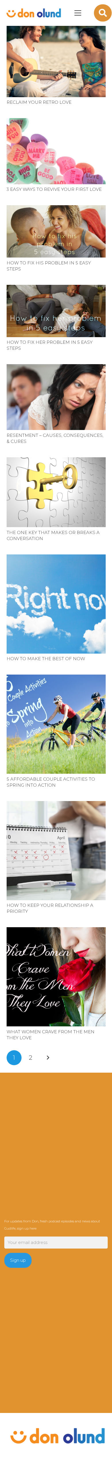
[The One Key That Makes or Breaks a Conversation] (56, 492)
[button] (78, 12)
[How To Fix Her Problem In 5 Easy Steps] (56, 311)
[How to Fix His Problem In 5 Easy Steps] (56, 231)
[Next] (47, 1057)
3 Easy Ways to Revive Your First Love (54, 189)
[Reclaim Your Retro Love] (56, 60)
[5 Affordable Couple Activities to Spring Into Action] (56, 724)
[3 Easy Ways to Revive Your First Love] (56, 151)
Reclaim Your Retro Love (39, 102)
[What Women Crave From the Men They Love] (56, 976)
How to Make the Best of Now (46, 658)
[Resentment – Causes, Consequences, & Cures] (56, 397)
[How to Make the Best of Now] (56, 604)
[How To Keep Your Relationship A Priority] (56, 850)
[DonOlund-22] (32, 13)
